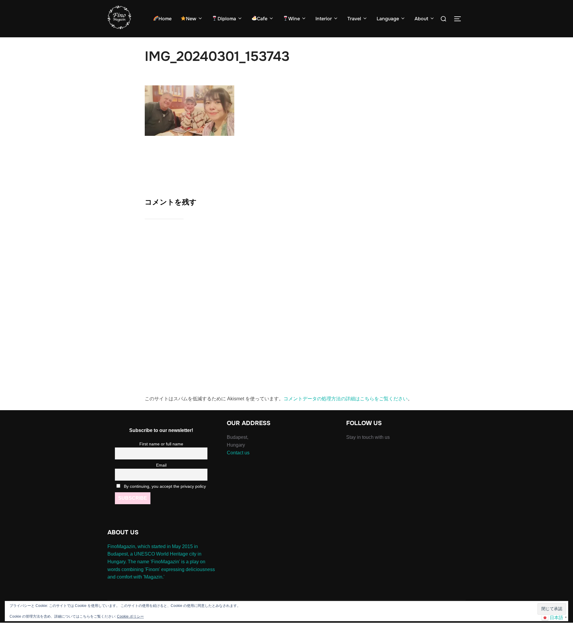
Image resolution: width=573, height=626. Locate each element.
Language (388, 19)
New (191, 19)
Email (161, 465)
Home (165, 19)
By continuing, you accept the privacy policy (164, 486)
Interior (323, 19)
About (421, 19)
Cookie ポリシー (130, 616)
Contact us (238, 452)
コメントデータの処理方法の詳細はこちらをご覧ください (346, 398)
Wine (294, 19)
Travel (354, 19)
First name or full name (161, 444)
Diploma (227, 19)
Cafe (262, 19)
